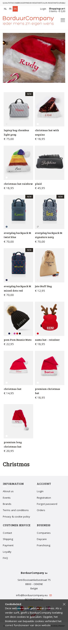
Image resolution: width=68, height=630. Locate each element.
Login (43, 8)
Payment (8, 545)
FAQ (5, 558)
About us (8, 491)
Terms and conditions (16, 510)
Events (7, 497)
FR (10, 8)
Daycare (42, 539)
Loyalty (7, 551)
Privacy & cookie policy (16, 516)
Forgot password (47, 504)
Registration (44, 497)
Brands (7, 504)
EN (15, 8)
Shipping (8, 539)
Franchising (43, 545)
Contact (7, 533)
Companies (44, 533)
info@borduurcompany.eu (32, 595)
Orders (41, 510)
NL (5, 8)
